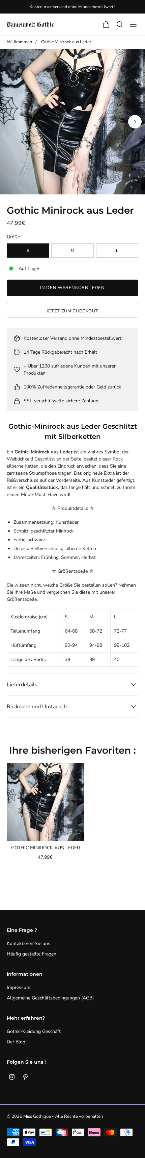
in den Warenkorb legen (72, 288)
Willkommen (19, 42)
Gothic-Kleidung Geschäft (34, 1031)
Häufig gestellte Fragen (31, 954)
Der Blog (16, 1042)
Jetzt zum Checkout (72, 311)
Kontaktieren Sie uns (28, 943)
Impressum (18, 987)
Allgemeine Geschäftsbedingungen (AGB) (50, 998)
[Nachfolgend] (135, 121)
